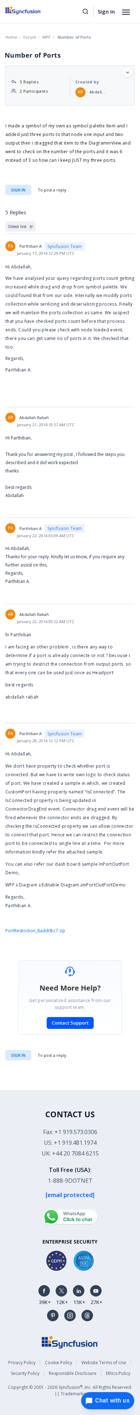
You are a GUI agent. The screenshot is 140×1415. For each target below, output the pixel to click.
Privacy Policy (22, 1363)
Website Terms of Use (103, 1363)
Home (11, 37)
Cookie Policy (58, 1363)
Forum (29, 37)
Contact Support (70, 1023)
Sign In (106, 11)
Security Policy (25, 1373)
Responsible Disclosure (73, 1373)
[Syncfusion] (70, 1341)
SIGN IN (18, 1055)
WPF (46, 37)
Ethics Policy (118, 1373)
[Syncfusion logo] (31, 10)
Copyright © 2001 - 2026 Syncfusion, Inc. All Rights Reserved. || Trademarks (70, 1390)
